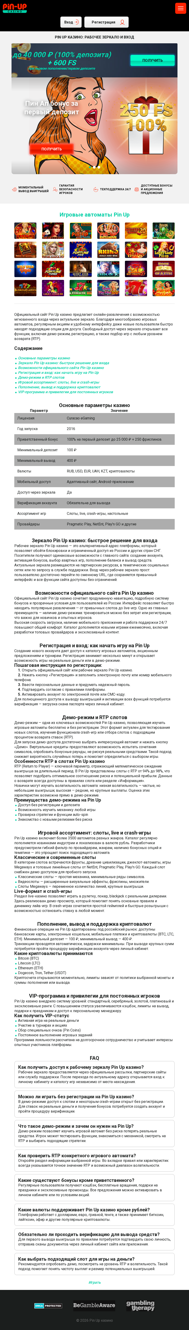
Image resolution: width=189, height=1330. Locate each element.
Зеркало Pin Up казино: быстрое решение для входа (63, 363)
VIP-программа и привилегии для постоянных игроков (65, 392)
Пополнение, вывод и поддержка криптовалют (59, 387)
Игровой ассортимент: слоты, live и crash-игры (58, 382)
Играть (95, 1282)
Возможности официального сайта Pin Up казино (61, 368)
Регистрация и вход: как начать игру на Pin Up (58, 372)
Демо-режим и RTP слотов (41, 377)
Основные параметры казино (44, 358)
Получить (51, 149)
